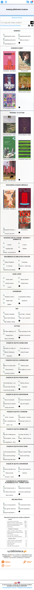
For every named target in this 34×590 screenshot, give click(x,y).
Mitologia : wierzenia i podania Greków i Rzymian (16, 522)
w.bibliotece (7, 556)
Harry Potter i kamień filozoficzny (13, 525)
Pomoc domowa (10, 544)
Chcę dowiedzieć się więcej (9, 587)
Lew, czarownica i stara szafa (12, 521)
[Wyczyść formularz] (29, 26)
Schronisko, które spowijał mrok (13, 545)
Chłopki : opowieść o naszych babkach (14, 530)
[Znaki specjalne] (32, 26)
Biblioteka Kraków (17, 17)
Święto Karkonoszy (11, 543)
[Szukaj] (32, 22)
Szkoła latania (10, 526)
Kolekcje (18, 25)
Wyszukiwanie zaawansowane (8, 25)
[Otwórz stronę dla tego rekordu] (9, 35)
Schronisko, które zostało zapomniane (14, 536)
